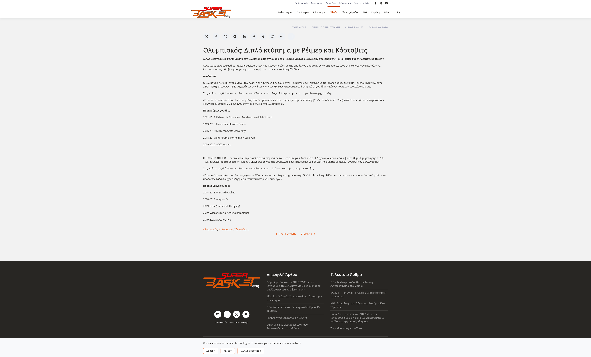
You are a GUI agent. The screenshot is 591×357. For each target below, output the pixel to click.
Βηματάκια (331, 3)
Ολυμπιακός (210, 229)
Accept (210, 351)
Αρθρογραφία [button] (301, 3)
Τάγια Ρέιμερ (241, 229)
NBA (386, 12)
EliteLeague (319, 12)
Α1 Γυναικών (226, 229)
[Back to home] (211, 12)
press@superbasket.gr (238, 322)
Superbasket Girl (361, 3)
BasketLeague (284, 12)
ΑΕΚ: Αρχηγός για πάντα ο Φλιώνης (287, 317)
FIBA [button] (365, 12)
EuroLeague (302, 12)
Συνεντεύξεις (317, 3)
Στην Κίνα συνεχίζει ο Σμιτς (346, 328)
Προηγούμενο (288, 234)
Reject (228, 351)
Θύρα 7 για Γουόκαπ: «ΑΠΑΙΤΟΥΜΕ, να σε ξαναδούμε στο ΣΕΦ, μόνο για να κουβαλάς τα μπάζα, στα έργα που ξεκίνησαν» (294, 285)
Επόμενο (306, 234)
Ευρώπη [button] (375, 12)
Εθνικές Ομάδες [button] (350, 12)
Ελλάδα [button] (334, 12)
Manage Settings (251, 351)
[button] (398, 12)
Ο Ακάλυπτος (345, 3)
